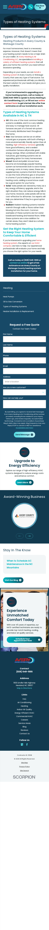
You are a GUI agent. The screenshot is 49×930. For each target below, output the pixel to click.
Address (6, 377)
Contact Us (24, 733)
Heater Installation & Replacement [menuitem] (18, 311)
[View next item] (29, 536)
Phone (6, 356)
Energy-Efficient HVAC (24, 713)
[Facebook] (27, 744)
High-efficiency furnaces (24, 145)
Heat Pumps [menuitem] (8, 296)
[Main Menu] (5, 7)
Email (5, 366)
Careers (24, 720)
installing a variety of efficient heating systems (23, 60)
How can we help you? (13, 398)
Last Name (8, 345)
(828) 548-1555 (24, 671)
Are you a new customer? (14, 387)
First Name (7, 334)
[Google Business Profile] (22, 744)
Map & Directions (24, 688)
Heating (24, 706)
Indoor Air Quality (24, 709)
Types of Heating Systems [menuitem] (15, 306)
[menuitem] (24, 763)
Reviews (24, 730)
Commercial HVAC (24, 716)
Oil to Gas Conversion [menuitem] (12, 301)
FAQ (24, 699)
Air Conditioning (24, 702)
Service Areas (24, 723)
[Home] (17, 7)
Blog (24, 726)
